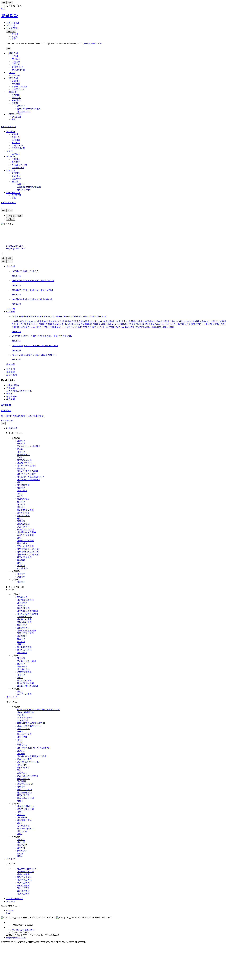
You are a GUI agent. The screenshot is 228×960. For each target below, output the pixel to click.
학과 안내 (13, 53)
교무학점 (21, 106)
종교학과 (21, 639)
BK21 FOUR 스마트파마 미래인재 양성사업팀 (38, 709)
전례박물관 (22, 851)
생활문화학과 (23, 628)
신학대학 (21, 582)
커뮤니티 (13, 92)
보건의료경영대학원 (26, 661)
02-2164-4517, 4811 (14, 246)
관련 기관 (10, 859)
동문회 (20, 742)
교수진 (12, 72)
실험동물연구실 (24, 820)
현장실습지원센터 (25, 798)
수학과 (20, 496)
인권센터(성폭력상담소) (28, 762)
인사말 (15, 56)
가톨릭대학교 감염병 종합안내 (31, 723)
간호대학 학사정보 (25, 806)
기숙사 (20, 740)
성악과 (20, 493)
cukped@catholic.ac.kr (15, 248)
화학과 (20, 563)
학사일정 (6, 405)
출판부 (20, 853)
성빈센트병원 (23, 891)
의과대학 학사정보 (25, 828)
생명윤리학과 (23, 669)
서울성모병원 (23, 874)
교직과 (20, 449)
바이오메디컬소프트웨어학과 (30, 477)
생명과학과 (22, 625)
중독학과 (21, 641)
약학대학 (21, 507)
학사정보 (16, 84)
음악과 (20, 518)
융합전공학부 (23, 515)
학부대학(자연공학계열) (28, 552)
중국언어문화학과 (25, 535)
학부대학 (21, 787)
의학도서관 (22, 831)
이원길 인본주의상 (25, 712)
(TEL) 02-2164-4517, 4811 (23, 930)
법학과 (20, 482)
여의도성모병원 (24, 877)
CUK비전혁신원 (24, 717)
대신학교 (21, 839)
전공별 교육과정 (19, 86)
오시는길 (10, 901)
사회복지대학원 (24, 619)
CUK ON (21, 715)
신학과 (20, 691)
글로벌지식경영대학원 (27, 611)
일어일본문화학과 (25, 529)
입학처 (20, 770)
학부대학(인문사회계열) (28, 549)
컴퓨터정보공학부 (25, 540)
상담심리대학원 (24, 622)
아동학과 (21, 504)
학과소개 (16, 59)
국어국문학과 (23, 454)
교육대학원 (22, 603)
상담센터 (21, 753)
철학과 (20, 538)
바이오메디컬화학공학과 (28, 479)
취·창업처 (21, 781)
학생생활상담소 (24, 792)
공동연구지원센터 (25, 809)
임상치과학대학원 (25, 683)
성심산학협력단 (24, 759)
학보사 (20, 801)
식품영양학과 (23, 499)
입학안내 (16, 81)
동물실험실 (22, 745)
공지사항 (16, 95)
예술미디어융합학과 (26, 630)
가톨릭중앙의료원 (25, 871)
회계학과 (21, 565)
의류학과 (21, 521)
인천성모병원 (23, 888)
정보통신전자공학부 (26, 532)
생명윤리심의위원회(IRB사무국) (32, 756)
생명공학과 (22, 491)
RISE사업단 (22, 720)
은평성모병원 (23, 885)
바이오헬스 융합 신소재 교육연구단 (33, 748)
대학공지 (10, 311)
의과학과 (21, 675)
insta (8, 913)
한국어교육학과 (24, 650)
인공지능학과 (23, 527)
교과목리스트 (18, 89)
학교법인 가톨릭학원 (26, 869)
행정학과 (21, 560)
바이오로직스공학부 (26, 474)
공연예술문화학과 (25, 600)
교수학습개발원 (24, 734)
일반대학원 (22, 636)
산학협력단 (22, 817)
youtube (9, 911)
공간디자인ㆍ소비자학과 (28, 446)
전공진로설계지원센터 (27, 776)
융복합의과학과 (24, 672)
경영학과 (21, 441)
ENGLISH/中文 (16, 114)
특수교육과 (22, 543)
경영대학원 (22, 597)
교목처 (20, 731)
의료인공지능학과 (25, 633)
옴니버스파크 (23, 826)
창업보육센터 (23, 778)
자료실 (15, 103)
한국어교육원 (23, 795)
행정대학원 (22, 652)
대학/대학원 (11, 428)
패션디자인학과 (24, 647)
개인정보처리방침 (14, 899)
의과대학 (21, 574)
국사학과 (21, 452)
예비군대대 (22, 765)
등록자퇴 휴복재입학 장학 (29, 109)
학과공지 (10, 266)
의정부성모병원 (24, 880)
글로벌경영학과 (24, 463)
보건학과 (21, 664)
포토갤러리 (17, 100)
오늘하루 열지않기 (13, 5)
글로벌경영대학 (24, 460)
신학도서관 (22, 845)
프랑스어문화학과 (25, 546)
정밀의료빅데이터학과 (27, 686)
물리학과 (21, 468)
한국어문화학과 (24, 557)
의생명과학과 (23, 524)
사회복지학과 (23, 485)
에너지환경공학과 (25, 510)
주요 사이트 (11, 697)
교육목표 (16, 61)
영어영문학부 (23, 513)
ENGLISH (16, 117)
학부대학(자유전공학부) (28, 554)
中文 (14, 119)
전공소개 (16, 64)
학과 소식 (16, 97)
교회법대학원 (23, 608)
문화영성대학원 (24, 616)
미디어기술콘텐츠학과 (27, 471)
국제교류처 (22, 737)
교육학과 (21, 605)
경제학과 (21, 443)
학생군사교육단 (24, 790)
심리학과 (21, 502)
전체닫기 (10, 219)
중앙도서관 (22, 773)
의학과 (20, 677)
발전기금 (21, 751)
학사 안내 (13, 78)
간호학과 (21, 658)
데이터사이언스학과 (26, 466)
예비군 (20, 823)
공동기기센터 (23, 728)
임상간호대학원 (24, 680)
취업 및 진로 (17, 67)
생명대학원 (22, 666)
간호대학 (21, 577)
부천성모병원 (23, 883)
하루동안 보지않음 (14, 216)
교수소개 (16, 75)
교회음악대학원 (24, 694)
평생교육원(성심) (25, 784)
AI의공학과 (22, 568)
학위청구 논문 (23, 111)
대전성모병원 (23, 894)
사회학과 (21, 488)
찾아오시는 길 (18, 70)
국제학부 (21, 457)
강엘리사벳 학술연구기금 (29, 726)
